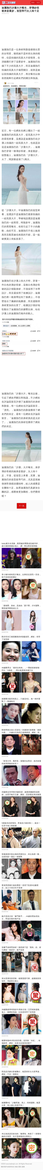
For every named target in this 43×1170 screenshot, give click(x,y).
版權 (23, 1167)
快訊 (38, 2)
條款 (16, 1167)
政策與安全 (11, 1167)
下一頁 (21, 506)
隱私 (19, 1167)
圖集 (33, 2)
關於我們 (4, 1167)
